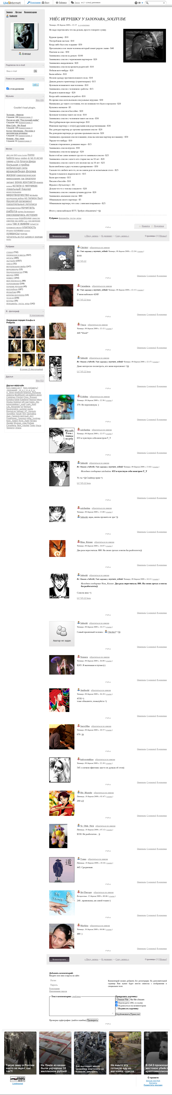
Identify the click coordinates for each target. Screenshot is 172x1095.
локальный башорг (18, 189)
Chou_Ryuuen (30, 397)
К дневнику (106, 236)
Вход (47, 2)
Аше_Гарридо (13, 416)
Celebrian (10, 397)
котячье (10, 301)
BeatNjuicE (20, 395)
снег (26, 221)
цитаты (9, 258)
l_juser (22, 404)
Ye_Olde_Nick (87, 826)
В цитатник (162, 275)
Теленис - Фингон (15, 115)
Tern (24, 414)
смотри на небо (15, 220)
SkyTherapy (86, 892)
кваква (39, 182)
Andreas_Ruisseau (32, 392)
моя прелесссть (14, 281)
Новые (163, 236)
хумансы (13, 233)
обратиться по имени (100, 247)
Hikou (39, 399)
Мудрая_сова (20, 423)
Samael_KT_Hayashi (26, 411)
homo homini (22, 155)
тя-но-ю (10, 298)
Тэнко (32, 425)
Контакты (153, 1083)
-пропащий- (12, 390)
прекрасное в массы (16, 255)
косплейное (12, 289)
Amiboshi (18, 392)
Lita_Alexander (13, 407)
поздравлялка (13, 208)
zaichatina (31, 414)
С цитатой (151, 275)
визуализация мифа (16, 266)
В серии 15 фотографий (31, 369)
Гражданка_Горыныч (16, 418)
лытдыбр (10, 261)
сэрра (9, 224)
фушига (9, 230)
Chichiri (19, 397)
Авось (77, 2)
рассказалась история (21, 215)
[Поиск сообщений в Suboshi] (36, 84)
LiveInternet (13, 3)
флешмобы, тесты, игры (18, 303)
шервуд (29, 236)
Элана (18, 428)
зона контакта (25, 182)
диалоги (30, 178)
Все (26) (40, 100)
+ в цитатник (84, 25)
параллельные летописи (21, 204)
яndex (8, 239)
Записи (9, 12)
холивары (19, 230)
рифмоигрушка (12, 218)
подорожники (12, 283)
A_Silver (10, 392)
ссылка (140, 251)
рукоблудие (25, 218)
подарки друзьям (14, 286)
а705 (16, 161)
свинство (36, 218)
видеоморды (12, 269)
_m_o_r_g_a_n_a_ (27, 390)
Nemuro (27, 407)
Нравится (146, 226)
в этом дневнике (16, 89)
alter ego (9, 155)
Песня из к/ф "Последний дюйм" (22, 120)
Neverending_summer (16, 409)
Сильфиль (11, 425)
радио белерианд (26, 211)
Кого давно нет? (14, 388)
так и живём (20, 223)
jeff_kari (25, 402)
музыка (34, 195)
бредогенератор (14, 272)
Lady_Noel (31, 404)
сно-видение (34, 221)
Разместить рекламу (153, 1085)
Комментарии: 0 (25, 117)
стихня (9, 252)
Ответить (141, 275)
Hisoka (9, 402)
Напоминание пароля (58, 991)
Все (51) (40, 380)
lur (22, 407)
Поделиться (159, 226)
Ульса (38, 425)
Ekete (17, 399)
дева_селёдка (33, 418)
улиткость (29, 227)
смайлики (76, 996)
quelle (30, 409)
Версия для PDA (153, 1081)
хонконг (27, 230)
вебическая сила (16, 167)
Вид (140, 3)
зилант (10, 182)
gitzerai (32, 399)
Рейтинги (63, 2)
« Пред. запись (91, 236)
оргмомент (25, 201)
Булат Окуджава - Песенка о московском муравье (20, 132)
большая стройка (17, 164)
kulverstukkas (12, 404)
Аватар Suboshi (24, 36)
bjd (15, 155)
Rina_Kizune (86, 542)
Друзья (18, 12)
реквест (10, 278)
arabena (10, 395)
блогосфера (28, 161)
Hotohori (17, 402)
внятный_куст (27, 416)
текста (9, 264)
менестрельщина (13, 192)
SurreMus (10, 414)
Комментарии (30, 12)
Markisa (84, 925)
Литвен (33, 421)
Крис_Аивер (12, 421)
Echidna (10, 399)
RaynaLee (11, 411)
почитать (28, 207)
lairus (17, 158)
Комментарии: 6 (25, 123)
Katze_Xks (34, 402)
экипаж (38, 236)
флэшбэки (11, 292)
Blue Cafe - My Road (16, 125)
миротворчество (17, 195)
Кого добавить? (30, 388)
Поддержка (136, 3)
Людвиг (9, 423)
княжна (9, 186)
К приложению (37, 315)
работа (11, 211)
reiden (24, 158)
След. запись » (122, 236)
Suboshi (7, 16)
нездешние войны (15, 198)
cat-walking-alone (33, 395)
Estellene (24, 399)
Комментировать (59, 236)
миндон (10, 275)
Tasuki (19, 414)
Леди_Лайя (23, 421)
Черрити (10, 428)
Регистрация (35, 2)
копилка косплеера (15, 295)
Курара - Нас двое (15, 138)
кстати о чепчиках (25, 185)
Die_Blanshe (86, 792)
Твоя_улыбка (23, 425)
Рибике (30, 423)
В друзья (26, 54)
